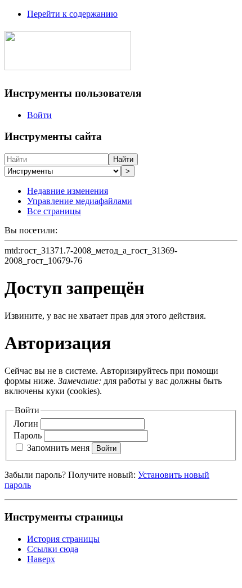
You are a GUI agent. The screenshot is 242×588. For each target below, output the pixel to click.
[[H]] (68, 64)
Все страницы (54, 211)
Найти (123, 159)
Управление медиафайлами (79, 201)
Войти (39, 115)
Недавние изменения (67, 191)
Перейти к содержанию (72, 14)
